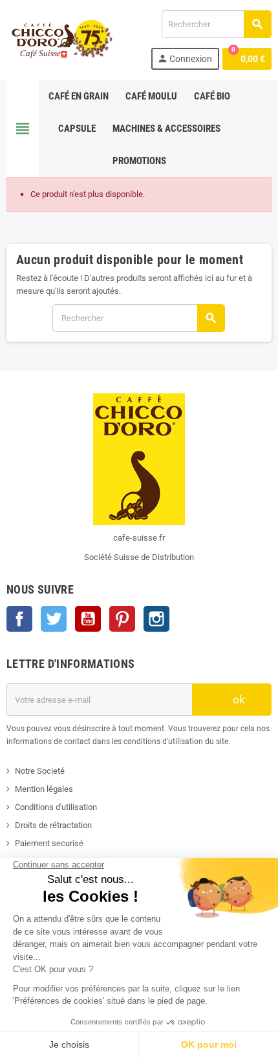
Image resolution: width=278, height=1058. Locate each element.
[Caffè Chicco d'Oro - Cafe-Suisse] (59, 39)
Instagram (156, 619)
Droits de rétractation (53, 825)
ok (237, 699)
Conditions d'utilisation (56, 807)
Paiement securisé (49, 843)
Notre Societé (40, 771)
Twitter (54, 619)
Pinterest (122, 619)
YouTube (88, 619)
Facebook (19, 619)
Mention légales (44, 789)
